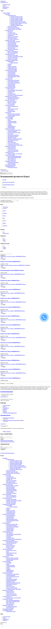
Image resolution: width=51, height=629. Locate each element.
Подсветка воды (8, 79)
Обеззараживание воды (10, 87)
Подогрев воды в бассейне (11, 70)
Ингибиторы (10, 141)
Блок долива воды (12, 158)
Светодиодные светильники (14, 82)
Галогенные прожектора (13, 81)
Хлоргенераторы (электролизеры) (15, 90)
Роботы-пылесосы (12, 147)
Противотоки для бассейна (11, 96)
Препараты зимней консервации (15, 138)
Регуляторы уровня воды (13, 39)
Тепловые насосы (11, 74)
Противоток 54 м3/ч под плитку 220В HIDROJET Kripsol (10, 342)
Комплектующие (11, 47)
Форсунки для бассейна (13, 36)
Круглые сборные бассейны (16, 20)
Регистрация (10, 440)
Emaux (4, 210)
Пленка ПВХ (11, 61)
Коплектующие (11, 116)
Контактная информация (6, 391)
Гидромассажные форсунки (14, 115)
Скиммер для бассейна (13, 34)
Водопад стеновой (12, 102)
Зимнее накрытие (11, 163)
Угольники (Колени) (12, 122)
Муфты (9, 123)
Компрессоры (11, 110)
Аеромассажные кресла (13, 106)
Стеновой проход (11, 32)
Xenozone (5, 225)
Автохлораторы (11, 91)
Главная (4, 179)
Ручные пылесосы (12, 148)
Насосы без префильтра (13, 52)
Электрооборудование (10, 155)
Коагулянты (10, 133)
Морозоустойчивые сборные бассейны (18, 22)
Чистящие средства (12, 137)
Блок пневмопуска (12, 160)
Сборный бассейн (12, 15)
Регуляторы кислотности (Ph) (14, 130)
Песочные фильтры (12, 42)
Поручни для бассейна (13, 57)
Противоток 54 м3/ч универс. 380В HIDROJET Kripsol (10, 333)
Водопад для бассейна (10, 100)
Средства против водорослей (14, 132)
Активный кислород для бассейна (15, 145)
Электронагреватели (12, 71)
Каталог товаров (6, 12)
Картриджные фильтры (13, 45)
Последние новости (5, 415)
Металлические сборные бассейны (17, 21)
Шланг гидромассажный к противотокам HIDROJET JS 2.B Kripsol (12, 270)
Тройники (10, 125)
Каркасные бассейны (12, 26)
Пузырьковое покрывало (13, 162)
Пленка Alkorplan (14, 62)
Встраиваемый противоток (13, 97)
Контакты (5, 8)
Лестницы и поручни (10, 54)
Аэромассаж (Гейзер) (9, 105)
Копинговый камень (12, 69)
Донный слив (11, 35)
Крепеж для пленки (12, 66)
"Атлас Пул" (3, 423)
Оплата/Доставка (6, 4)
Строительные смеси (12, 67)
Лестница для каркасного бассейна (15, 56)
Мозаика (10, 64)
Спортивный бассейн (10, 166)
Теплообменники (11, 72)
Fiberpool (5, 213)
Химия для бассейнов (10, 128)
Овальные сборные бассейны (16, 19)
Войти (2, 439)
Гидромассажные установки (14, 113)
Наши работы (6, 7)
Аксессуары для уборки (13, 150)
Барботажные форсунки (13, 108)
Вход (1, 623)
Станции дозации (11, 93)
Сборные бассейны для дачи (16, 16)
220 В (4, 239)
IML (4, 218)
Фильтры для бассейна (10, 40)
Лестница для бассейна (13, 55)
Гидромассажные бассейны (14, 27)
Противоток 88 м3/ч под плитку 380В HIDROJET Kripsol (10, 289)
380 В (4, 241)
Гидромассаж (8, 112)
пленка (4, 247)
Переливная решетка (12, 37)
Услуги (4, 5)
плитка (4, 248)
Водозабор (10, 31)
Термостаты (10, 77)
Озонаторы (10, 92)
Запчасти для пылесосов (13, 151)
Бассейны (7, 14)
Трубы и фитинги (9, 117)
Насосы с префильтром (13, 51)
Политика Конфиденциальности (7, 441)
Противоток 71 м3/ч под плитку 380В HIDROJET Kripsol (10, 324)
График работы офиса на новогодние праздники (13, 420)
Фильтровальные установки (14, 41)
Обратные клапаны (12, 121)
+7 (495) (4, 170)
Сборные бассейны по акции (16, 25)
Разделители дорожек (12, 167)
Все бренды (5, 207)
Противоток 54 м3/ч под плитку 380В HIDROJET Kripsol (10, 261)
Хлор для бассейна (12, 142)
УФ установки (11, 88)
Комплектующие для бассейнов (14, 29)
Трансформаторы (11, 83)
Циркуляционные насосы (13, 75)
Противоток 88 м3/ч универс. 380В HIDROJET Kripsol (10, 280)
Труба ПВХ (10, 118)
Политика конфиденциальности (10, 412)
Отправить (3, 449)
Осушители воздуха (9, 152)
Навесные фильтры (12, 44)
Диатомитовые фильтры (13, 46)
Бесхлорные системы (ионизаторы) (15, 95)
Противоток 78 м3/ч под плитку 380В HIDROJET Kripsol (10, 307)
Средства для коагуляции (13, 143)
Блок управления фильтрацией (14, 156)
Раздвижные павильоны (10, 165)
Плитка (9, 65)
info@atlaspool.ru (4, 2)
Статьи (4, 410)
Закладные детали (9, 30)
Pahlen (4, 223)
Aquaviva (5, 208)
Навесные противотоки (13, 98)
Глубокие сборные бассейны (16, 17)
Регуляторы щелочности (13, 140)
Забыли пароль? (3, 440)
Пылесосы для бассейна (10, 146)
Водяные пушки (11, 103)
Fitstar (4, 215)
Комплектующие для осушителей (15, 153)
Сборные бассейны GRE (15, 24)
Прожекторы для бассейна (13, 80)
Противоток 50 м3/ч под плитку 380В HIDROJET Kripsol (10, 369)
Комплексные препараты (13, 135)
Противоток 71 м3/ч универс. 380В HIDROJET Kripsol (10, 315)
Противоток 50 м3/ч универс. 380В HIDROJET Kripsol (10, 351)
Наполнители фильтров (13, 49)
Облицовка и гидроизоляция (11, 60)
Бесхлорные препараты (13, 136)
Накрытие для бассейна (10, 161)
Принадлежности (11, 126)
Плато (9, 107)
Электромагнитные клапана (14, 76)
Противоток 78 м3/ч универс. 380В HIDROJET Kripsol (10, 298)
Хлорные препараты (12, 131)
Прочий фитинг (11, 127)
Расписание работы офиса (8, 417)
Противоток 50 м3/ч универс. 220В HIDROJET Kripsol (10, 360)
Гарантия (5, 411)
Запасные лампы (11, 85)
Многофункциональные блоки (14, 157)
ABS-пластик (6, 233)
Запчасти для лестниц (12, 59)
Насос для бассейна (9, 50)
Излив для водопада (12, 101)
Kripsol (4, 187)
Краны (9, 120)
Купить (4, 267)
